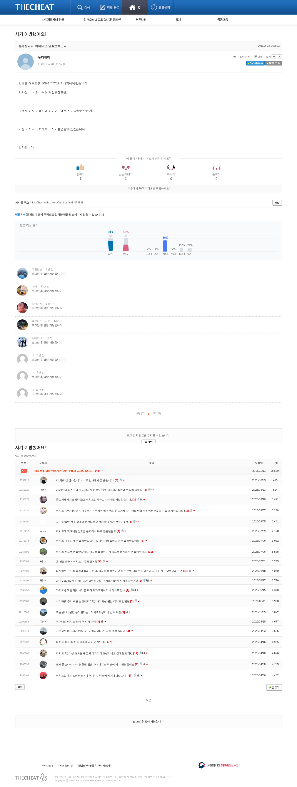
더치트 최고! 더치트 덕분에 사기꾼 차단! (81, 642)
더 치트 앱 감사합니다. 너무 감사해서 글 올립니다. (87, 480)
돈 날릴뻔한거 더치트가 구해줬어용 (78, 561)
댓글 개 (20, 214)
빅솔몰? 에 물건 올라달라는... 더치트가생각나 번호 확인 (90, 612)
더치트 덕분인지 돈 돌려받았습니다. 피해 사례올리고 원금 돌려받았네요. (100, 540)
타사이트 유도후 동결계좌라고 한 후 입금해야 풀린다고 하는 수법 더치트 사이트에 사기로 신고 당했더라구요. (122, 570)
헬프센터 (161, 7)
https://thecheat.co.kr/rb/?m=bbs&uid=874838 (56, 202)
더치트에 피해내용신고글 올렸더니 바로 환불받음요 (88, 531)
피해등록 (109, 7)
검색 (83, 7)
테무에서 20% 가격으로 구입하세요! (149, 188)
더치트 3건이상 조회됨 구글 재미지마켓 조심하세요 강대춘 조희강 (97, 653)
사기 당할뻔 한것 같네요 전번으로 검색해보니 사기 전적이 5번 (94, 521)
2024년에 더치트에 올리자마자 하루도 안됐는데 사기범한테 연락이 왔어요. (101, 490)
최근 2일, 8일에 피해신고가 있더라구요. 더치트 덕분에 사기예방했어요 (99, 580)
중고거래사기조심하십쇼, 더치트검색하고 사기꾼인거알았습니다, (96, 499)
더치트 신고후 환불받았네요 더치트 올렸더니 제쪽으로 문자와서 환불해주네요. (104, 551)
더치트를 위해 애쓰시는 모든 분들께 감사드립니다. (67, 470)
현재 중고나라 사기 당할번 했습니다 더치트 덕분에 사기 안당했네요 (97, 664)
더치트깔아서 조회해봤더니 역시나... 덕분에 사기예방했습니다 (94, 675)
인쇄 (260, 56)
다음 (148, 700)
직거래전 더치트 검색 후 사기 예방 (78, 621)
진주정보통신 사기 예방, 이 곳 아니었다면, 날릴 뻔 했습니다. (93, 631)
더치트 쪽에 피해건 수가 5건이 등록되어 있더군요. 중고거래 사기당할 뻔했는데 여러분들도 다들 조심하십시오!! (122, 510)
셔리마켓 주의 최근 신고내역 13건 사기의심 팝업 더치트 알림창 (94, 601)
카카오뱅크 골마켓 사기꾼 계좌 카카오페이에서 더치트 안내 (92, 590)
